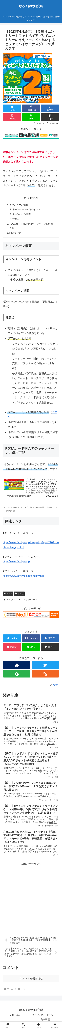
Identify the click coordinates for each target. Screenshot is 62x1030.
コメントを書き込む (31, 978)
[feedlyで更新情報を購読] (16, 674)
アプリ (9, 593)
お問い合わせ (17, 1015)
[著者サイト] (16, 665)
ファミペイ (11, 599)
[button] (55, 566)
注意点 (15, 219)
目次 (26, 197)
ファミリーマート (29, 599)
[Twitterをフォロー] (45, 665)
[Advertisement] (31, 897)
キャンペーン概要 (18, 204)
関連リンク (15, 232)
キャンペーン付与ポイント (26, 209)
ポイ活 (21, 593)
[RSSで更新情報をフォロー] (45, 674)
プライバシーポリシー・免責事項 (45, 1017)
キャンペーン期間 (21, 214)
